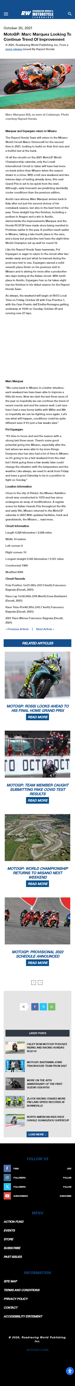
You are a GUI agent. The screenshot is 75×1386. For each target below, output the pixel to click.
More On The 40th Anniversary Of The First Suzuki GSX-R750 (44, 1084)
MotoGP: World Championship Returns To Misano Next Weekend (37, 872)
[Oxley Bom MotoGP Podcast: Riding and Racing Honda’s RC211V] (15, 1047)
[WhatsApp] (51, 1006)
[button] (6, 14)
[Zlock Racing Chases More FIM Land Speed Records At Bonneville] (15, 1102)
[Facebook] (35, 1006)
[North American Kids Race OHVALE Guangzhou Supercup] (15, 1120)
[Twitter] (43, 1006)
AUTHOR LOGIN (37, 1349)
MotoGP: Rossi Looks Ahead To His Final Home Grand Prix (38, 708)
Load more (36, 1134)
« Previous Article (17, 629)
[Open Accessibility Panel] (70, 1371)
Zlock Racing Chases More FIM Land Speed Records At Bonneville (46, 1102)
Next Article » (45, 629)
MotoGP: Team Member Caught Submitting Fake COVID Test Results (37, 789)
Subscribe (65, 1196)
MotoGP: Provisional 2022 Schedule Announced (37, 954)
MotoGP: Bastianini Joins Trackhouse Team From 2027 (47, 1064)
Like (69, 1168)
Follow (67, 1177)
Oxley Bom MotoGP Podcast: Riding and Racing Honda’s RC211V (47, 1047)
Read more (37, 717)
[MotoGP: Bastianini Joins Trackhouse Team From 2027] (15, 1065)
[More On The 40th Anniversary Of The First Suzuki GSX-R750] (15, 1084)
